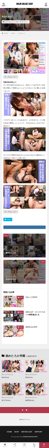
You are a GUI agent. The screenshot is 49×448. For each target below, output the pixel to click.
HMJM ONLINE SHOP (24, 4)
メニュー (24, 446)
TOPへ (44, 446)
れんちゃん (5, 377)
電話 (34, 446)
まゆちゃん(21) (31, 327)
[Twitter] (7, 219)
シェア (14, 446)
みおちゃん (21, 33)
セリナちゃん (6, 400)
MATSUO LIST (26, 432)
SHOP (6, 22)
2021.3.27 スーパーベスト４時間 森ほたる (35, 313)
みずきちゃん (29, 400)
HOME (6, 33)
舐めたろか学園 (13, 22)
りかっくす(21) (31, 297)
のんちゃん (29, 377)
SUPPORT (38, 432)
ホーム (5, 446)
